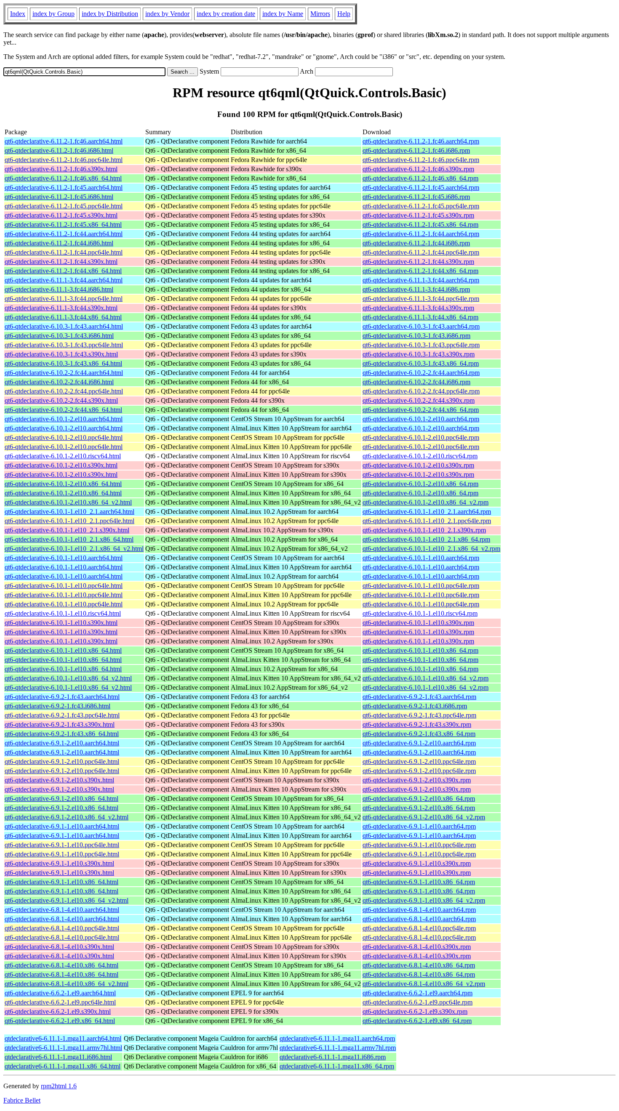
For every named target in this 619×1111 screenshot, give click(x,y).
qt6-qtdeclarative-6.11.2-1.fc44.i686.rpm (416, 243)
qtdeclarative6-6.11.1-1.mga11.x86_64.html (62, 1066)
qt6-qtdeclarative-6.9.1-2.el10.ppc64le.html (62, 761)
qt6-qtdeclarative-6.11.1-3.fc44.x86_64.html (63, 317)
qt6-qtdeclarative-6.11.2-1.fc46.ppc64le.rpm (421, 159)
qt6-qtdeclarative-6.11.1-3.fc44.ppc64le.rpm (421, 298)
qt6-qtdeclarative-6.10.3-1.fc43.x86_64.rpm (421, 363)
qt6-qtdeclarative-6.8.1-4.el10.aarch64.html (62, 909)
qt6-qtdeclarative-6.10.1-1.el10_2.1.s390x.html (67, 530)
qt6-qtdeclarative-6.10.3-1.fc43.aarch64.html (64, 326)
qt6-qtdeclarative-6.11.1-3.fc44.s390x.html (61, 307)
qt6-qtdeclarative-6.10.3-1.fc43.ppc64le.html (64, 344)
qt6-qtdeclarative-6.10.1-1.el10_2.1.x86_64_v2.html (74, 548)
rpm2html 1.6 (59, 1086)
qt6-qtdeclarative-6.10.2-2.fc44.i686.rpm (416, 381)
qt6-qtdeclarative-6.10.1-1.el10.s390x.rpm (418, 622)
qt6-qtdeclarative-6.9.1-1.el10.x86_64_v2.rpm (424, 900)
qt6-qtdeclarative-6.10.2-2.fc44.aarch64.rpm (421, 372)
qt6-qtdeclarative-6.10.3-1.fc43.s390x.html (61, 354)
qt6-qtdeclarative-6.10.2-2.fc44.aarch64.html (64, 372)
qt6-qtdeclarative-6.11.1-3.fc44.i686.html (59, 289)
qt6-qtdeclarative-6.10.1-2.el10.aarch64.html (64, 419)
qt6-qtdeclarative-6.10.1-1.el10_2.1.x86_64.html (69, 539)
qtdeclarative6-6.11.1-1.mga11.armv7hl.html (63, 1047)
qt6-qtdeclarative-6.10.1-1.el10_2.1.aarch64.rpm (427, 511)
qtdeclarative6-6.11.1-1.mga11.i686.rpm (333, 1056)
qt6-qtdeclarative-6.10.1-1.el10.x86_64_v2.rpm (425, 678)
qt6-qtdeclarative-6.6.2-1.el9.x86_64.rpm (417, 1020)
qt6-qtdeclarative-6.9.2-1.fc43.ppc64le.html (62, 715)
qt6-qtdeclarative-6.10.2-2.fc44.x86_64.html (63, 409)
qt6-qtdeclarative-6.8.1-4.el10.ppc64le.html (62, 928)
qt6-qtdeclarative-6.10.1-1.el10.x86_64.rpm (420, 650)
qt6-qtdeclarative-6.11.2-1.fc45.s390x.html (61, 215)
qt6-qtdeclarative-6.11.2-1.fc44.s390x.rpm (418, 261)
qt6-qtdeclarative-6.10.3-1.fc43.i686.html (59, 335)
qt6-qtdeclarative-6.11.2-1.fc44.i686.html (59, 243)
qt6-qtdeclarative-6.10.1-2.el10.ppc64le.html (64, 437)
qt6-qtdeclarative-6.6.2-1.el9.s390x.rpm (415, 1011)
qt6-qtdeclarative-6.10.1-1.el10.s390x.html (61, 622)
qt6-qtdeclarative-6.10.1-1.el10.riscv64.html (63, 613)
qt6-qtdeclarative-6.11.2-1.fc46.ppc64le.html (64, 159)
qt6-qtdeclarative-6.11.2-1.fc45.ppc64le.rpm (421, 206)
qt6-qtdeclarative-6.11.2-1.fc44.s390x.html (61, 261)
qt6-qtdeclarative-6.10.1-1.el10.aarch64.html (64, 557)
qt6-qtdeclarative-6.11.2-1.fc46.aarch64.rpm (421, 141)
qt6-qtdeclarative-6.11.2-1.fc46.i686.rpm (416, 150)
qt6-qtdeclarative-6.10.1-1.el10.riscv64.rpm (420, 613)
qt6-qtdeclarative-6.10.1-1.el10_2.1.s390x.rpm (424, 530)
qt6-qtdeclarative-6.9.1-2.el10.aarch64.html (62, 743)
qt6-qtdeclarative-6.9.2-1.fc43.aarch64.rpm (419, 696)
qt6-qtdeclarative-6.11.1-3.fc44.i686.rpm (416, 289)
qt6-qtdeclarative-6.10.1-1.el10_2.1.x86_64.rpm (426, 539)
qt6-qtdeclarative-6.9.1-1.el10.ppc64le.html (62, 844)
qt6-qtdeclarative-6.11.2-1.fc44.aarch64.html (64, 233)
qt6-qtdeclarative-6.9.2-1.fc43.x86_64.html (62, 733)
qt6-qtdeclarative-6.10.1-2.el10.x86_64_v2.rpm (425, 502)
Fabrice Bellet (21, 1100)
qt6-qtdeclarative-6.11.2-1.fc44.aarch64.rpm (421, 233)
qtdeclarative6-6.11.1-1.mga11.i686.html (58, 1056)
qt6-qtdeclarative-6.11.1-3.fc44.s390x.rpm (418, 307)
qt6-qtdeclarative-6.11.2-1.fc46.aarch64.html (64, 141)
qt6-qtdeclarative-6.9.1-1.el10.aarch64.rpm (419, 826)
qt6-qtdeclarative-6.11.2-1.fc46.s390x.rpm (418, 169)
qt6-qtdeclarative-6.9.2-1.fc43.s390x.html (60, 724)
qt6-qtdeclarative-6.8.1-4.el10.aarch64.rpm (419, 909)
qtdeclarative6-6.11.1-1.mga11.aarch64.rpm (337, 1038)
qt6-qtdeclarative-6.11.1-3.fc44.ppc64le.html (64, 298)
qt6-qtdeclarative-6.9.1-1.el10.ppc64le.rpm (419, 844)
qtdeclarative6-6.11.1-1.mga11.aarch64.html (63, 1038)
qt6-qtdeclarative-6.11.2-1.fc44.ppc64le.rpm (421, 252)
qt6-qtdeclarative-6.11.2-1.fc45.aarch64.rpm (421, 187)
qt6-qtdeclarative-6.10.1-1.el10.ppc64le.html (64, 585)
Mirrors (320, 13)
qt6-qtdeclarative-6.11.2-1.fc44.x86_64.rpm (420, 270)
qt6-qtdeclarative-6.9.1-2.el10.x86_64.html (61, 798)
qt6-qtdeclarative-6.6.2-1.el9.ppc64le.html (60, 1002)
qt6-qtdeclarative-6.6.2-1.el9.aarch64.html (60, 993)
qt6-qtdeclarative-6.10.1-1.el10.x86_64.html (63, 650)
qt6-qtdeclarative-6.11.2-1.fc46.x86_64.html (63, 178)
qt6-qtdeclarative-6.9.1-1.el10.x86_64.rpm (419, 881)
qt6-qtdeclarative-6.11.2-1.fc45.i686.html (59, 196)
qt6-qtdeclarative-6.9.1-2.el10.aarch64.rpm (419, 743)
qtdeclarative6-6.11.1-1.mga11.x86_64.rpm (337, 1066)
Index (17, 13)
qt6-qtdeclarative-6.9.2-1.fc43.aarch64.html (62, 696)
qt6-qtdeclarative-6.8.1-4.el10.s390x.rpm (417, 946)
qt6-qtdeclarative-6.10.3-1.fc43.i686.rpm (416, 335)
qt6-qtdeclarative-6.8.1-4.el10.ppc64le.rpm (419, 928)
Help (343, 13)
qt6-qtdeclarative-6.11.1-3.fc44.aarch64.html (64, 280)
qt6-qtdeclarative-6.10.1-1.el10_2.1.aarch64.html (69, 511)
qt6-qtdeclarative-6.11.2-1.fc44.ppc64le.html (64, 252)
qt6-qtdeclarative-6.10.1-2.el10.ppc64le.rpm (421, 437)
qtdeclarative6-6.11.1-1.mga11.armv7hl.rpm (338, 1047)
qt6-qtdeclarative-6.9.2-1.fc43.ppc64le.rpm (419, 715)
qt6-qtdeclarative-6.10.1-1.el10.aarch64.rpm (421, 557)
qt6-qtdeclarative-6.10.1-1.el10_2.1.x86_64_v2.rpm (431, 548)
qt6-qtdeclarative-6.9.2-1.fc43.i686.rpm (415, 706)
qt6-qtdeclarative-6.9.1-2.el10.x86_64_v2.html (66, 817)
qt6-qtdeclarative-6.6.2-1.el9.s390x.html (58, 1011)
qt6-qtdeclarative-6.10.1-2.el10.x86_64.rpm (420, 483)
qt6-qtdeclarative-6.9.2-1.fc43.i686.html (57, 706)
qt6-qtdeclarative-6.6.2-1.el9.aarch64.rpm (417, 993)
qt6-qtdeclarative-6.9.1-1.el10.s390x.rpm (417, 863)
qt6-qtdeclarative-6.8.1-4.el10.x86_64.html (61, 965)
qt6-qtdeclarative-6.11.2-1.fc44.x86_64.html (63, 270)
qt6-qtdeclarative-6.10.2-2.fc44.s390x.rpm (419, 400)
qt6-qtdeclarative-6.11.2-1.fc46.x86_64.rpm (420, 178)
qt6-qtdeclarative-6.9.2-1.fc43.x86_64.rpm (419, 733)
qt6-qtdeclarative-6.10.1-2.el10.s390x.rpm (418, 465)
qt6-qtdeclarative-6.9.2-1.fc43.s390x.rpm (417, 724)
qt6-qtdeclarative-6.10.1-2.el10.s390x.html (61, 465)
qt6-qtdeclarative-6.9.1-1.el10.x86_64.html (61, 881)
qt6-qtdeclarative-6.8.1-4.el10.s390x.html (59, 946)
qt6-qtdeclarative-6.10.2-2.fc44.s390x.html (61, 400)
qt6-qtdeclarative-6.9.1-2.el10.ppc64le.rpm (419, 761)
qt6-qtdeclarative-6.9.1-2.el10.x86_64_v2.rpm (424, 817)
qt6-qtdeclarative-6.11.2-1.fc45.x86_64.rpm (420, 224)
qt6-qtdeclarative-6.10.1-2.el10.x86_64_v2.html (68, 502)
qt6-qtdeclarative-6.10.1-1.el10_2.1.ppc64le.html (69, 520)
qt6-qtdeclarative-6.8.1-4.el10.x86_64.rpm (419, 965)
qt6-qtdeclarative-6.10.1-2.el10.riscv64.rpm (420, 456)
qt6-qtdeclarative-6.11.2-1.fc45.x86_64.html (63, 224)
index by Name (282, 13)
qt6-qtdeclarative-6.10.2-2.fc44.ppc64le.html (64, 391)
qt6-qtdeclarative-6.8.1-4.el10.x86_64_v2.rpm (424, 983)
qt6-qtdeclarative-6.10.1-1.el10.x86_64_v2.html (68, 678)
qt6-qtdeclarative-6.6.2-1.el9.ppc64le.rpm (417, 1002)
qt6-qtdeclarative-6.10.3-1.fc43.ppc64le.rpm (421, 344)
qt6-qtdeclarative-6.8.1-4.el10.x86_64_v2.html (66, 983)
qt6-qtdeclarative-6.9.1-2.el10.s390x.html (59, 780)
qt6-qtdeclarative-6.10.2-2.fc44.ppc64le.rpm (421, 391)
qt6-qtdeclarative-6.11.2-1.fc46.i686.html (59, 150)
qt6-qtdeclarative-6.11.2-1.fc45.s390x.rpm (418, 215)
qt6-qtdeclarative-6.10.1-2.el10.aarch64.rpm (421, 419)
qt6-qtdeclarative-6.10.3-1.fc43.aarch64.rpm (421, 326)
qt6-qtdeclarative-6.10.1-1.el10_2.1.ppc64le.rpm (427, 520)
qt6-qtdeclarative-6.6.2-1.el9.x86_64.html (60, 1020)
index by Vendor (167, 13)
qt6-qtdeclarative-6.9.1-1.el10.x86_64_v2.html (66, 900)
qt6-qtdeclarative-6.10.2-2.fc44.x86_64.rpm (421, 409)
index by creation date (226, 13)
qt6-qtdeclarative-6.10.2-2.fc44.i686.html (59, 381)
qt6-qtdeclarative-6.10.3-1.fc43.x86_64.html (63, 363)
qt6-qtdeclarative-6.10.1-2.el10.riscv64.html (63, 456)
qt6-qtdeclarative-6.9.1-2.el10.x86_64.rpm (419, 798)
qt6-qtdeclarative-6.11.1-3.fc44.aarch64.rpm (421, 280)
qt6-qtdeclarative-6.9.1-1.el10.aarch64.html (62, 826)
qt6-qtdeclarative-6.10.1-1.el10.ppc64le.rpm (421, 585)
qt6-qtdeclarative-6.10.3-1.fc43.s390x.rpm (419, 354)
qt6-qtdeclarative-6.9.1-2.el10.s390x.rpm (417, 780)
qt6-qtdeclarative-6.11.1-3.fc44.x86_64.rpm (420, 317)
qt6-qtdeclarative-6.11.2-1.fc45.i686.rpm (416, 196)
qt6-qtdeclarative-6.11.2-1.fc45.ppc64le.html (64, 206)
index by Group (53, 13)
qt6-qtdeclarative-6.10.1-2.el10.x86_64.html (63, 483)
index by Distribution (110, 13)
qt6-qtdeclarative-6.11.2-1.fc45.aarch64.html (64, 187)
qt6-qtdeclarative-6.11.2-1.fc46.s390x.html (61, 169)
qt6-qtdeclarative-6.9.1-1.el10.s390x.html (59, 863)
